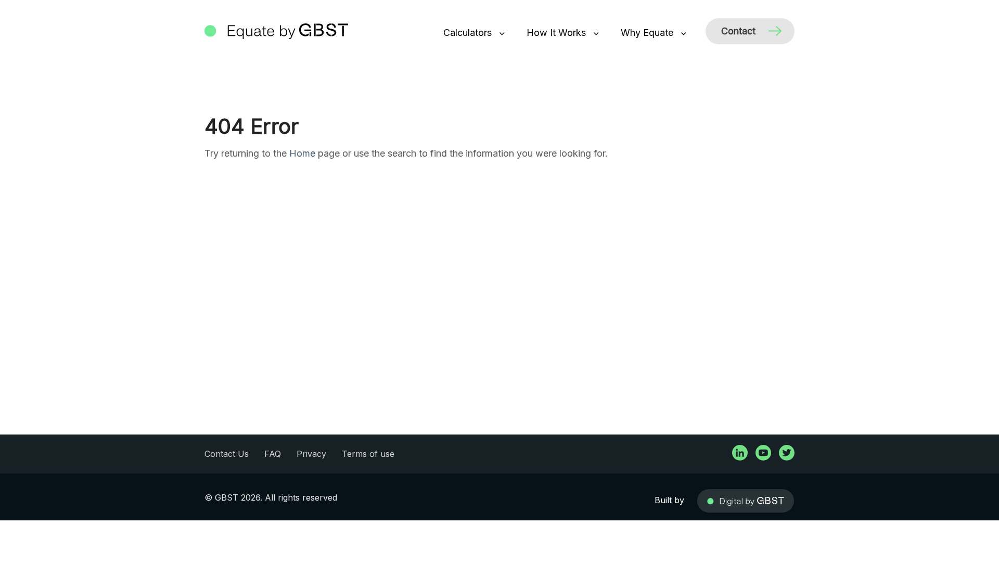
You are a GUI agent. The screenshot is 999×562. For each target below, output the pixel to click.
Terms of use (368, 454)
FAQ (272, 454)
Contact (738, 30)
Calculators (468, 32)
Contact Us (226, 454)
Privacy (311, 454)
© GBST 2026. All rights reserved (270, 497)
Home (302, 153)
